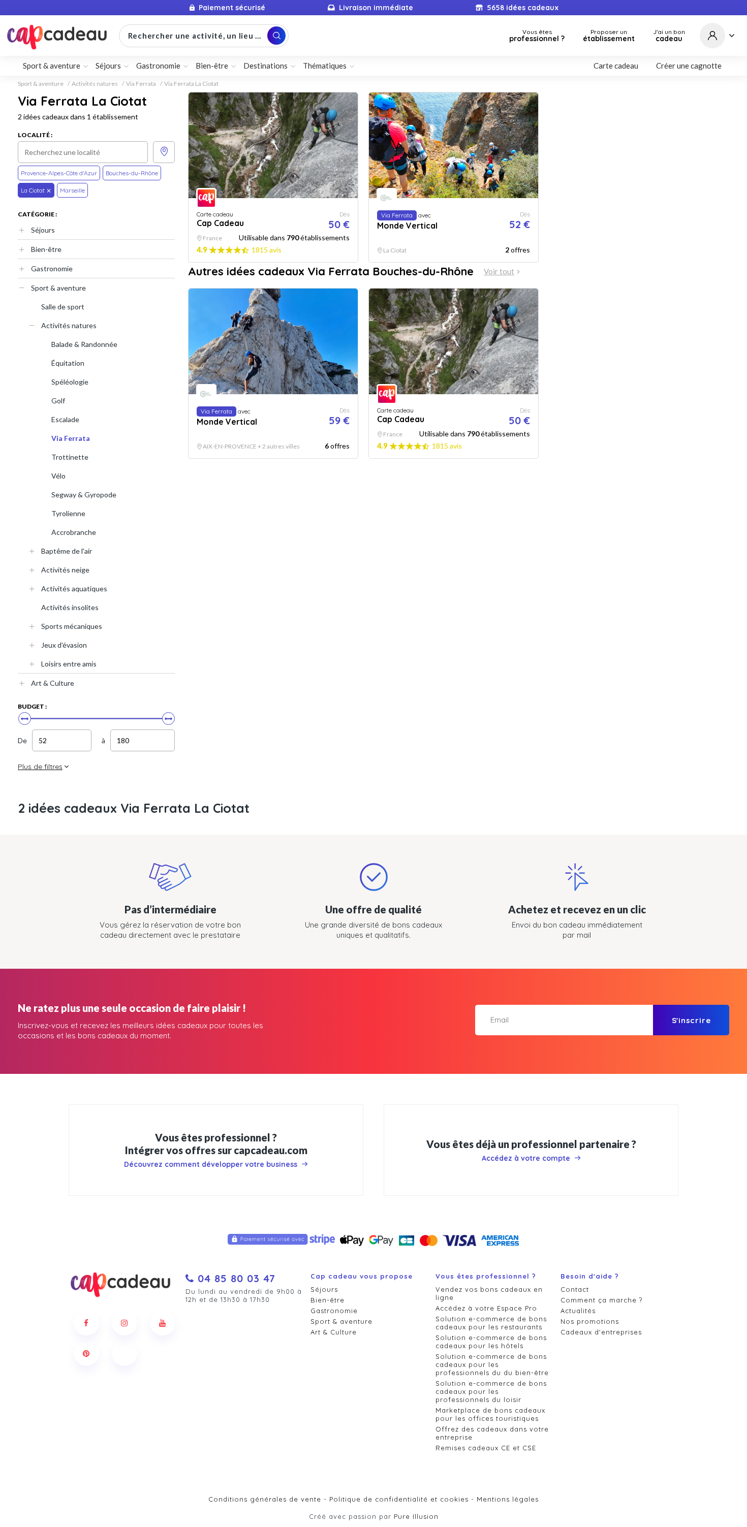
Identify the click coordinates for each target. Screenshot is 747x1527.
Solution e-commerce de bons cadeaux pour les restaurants (491, 1323)
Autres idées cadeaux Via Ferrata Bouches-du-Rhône (331, 271)
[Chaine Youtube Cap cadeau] (162, 1322)
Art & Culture (52, 683)
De (22, 740)
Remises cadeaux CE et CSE (485, 1448)
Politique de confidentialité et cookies (399, 1499)
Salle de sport (62, 306)
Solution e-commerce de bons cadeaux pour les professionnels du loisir (491, 1391)
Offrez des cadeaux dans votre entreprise (492, 1433)
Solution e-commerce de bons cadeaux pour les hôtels (491, 1341)
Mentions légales (508, 1499)
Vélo (58, 475)
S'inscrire (691, 1020)
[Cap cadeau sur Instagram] (124, 1322)
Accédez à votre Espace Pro (486, 1308)
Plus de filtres (40, 766)
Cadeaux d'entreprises (601, 1332)
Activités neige (65, 569)
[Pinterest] (86, 1353)
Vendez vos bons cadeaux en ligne (489, 1293)
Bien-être (46, 249)
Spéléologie (69, 381)
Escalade (65, 419)
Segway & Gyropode (83, 494)
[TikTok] (124, 1353)
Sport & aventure (41, 84)
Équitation (67, 363)
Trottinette (69, 457)
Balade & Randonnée (84, 344)
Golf (58, 400)
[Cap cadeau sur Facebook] (86, 1322)
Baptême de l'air (66, 551)
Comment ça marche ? (601, 1300)
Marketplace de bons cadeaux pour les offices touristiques (490, 1414)
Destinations (265, 65)
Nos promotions (590, 1321)
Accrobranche (73, 532)
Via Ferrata (141, 84)
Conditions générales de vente (264, 1499)
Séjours (43, 230)
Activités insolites (70, 607)
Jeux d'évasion (64, 645)
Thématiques (325, 65)
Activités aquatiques (74, 588)
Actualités (578, 1311)
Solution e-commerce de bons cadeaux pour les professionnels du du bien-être (492, 1364)
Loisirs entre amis (69, 663)
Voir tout (499, 271)
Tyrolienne (68, 513)
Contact (575, 1289)
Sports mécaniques (71, 626)
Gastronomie (52, 268)
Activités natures (95, 84)
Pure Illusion (416, 1516)
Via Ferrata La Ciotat (191, 84)
